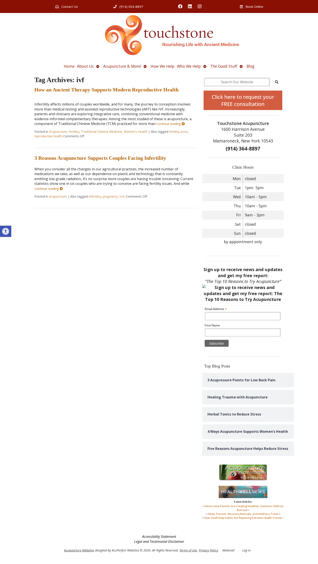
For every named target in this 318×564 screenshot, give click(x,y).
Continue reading (169, 124)
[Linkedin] (190, 6)
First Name (212, 325)
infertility (95, 196)
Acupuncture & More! (122, 66)
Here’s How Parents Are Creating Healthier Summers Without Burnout (243, 508)
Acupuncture (58, 131)
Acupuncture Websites (79, 550)
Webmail (228, 550)
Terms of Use (188, 550)
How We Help (162, 66)
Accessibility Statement (159, 536)
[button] (5, 231)
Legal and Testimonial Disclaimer (159, 541)
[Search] (276, 82)
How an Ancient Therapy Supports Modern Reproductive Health (106, 90)
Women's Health (135, 131)
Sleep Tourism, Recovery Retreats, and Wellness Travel (243, 514)
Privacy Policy (208, 550)
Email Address (216, 309)
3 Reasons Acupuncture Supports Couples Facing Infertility (100, 158)
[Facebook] (180, 6)
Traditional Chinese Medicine (101, 131)
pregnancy (110, 196)
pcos (184, 131)
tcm (122, 196)
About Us (85, 66)
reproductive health (48, 136)
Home (69, 66)
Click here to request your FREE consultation (243, 100)
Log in (246, 550)
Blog (250, 66)
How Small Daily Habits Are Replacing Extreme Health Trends (243, 518)
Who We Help (189, 66)
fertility (174, 131)
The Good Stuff (223, 66)
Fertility (74, 131)
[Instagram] (199, 6)
